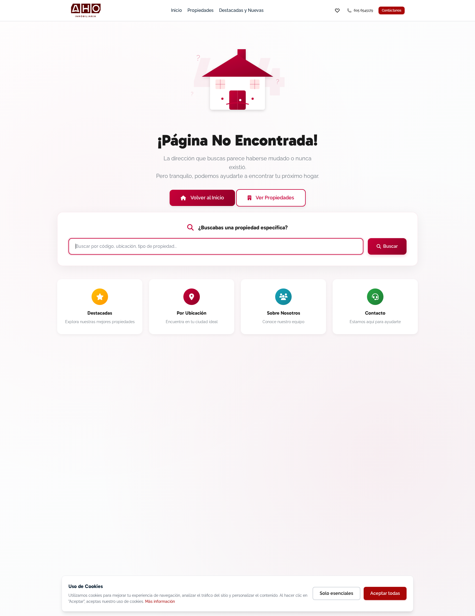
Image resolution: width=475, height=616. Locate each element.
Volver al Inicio (207, 197)
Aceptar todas (385, 593)
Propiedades (200, 10)
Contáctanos (391, 10)
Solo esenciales (336, 593)
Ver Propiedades (275, 197)
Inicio (176, 10)
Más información (160, 601)
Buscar (390, 246)
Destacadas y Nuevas (241, 10)
